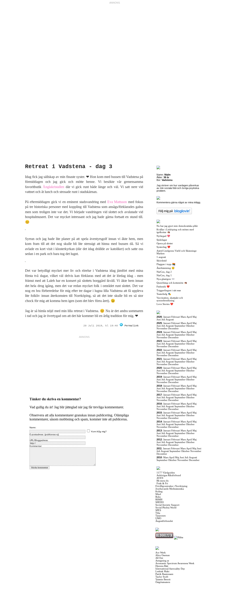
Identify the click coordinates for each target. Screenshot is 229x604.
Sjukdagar (162, 239)
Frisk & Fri (162, 483)
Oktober (190, 325)
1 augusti (161, 257)
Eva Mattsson (117, 202)
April (189, 316)
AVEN (160, 478)
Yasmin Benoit (162, 579)
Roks (158, 496)
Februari (175, 316)
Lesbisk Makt (162, 571)
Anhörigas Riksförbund (169, 475)
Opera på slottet (165, 243)
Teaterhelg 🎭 (164, 294)
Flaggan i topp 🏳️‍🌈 (166, 264)
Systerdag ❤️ (163, 247)
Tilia (157, 513)
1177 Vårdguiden (166, 472)
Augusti (170, 319)
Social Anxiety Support (167, 504)
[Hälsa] (178, 537)
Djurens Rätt (161, 566)
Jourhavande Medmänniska (169, 488)
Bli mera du (163, 480)
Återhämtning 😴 (166, 268)
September (179, 325)
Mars (183, 316)
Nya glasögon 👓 (166, 279)
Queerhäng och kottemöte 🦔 (172, 282)
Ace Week (160, 552)
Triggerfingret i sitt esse (169, 290)
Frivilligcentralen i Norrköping (171, 486)
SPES (158, 510)
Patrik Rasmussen (164, 574)
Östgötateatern (162, 582)
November (162, 328)
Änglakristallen (53, 187)
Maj (195, 316)
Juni (159, 319)
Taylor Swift (161, 576)
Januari (167, 316)
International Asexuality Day (170, 568)
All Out (159, 558)
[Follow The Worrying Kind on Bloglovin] (121, 325)
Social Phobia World (165, 507)
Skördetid (162, 260)
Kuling (159, 491)
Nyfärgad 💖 (163, 236)
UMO (158, 518)
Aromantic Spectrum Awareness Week (174, 563)
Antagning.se (162, 560)
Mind (158, 494)
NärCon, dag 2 (164, 271)
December (173, 328)
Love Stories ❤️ (165, 304)
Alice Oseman (162, 555)
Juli (163, 319)
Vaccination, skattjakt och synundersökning (170, 299)
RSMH (158, 499)
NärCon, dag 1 (164, 275)
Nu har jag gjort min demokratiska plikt (177, 226)
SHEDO (159, 502)
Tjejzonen (160, 515)
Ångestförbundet (164, 521)
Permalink (132, 325)
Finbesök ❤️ (163, 286)
